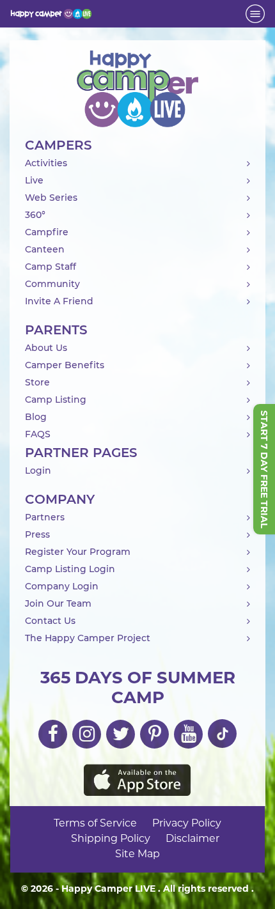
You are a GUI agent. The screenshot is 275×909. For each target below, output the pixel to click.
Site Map (137, 855)
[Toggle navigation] (255, 13)
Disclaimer (192, 839)
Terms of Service (95, 824)
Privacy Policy (186, 824)
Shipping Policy (110, 839)
